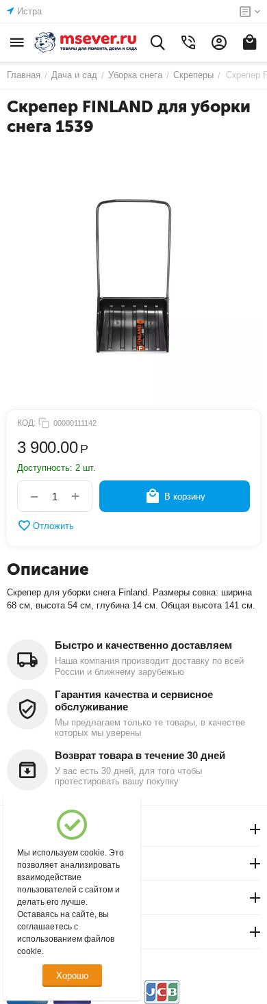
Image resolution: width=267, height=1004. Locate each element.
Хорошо (72, 975)
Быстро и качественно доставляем (143, 645)
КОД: (26, 423)
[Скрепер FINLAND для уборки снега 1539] (133, 276)
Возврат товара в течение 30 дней (140, 755)
